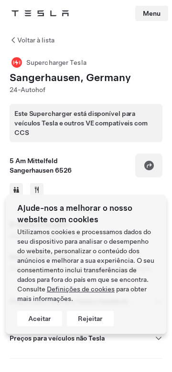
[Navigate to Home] (40, 13)
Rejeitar (90, 318)
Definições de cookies (81, 289)
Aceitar (39, 318)
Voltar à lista (35, 40)
